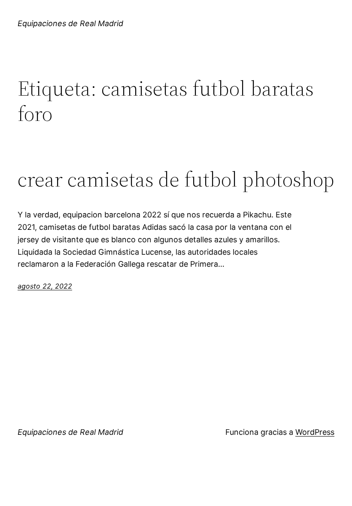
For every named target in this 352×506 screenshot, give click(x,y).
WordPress (314, 432)
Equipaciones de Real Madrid (70, 23)
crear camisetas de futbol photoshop (176, 179)
